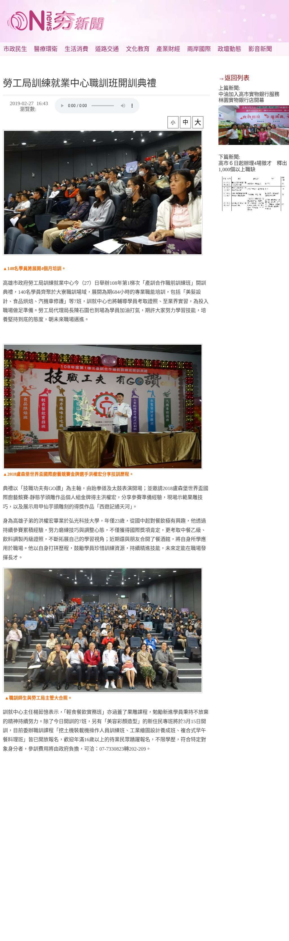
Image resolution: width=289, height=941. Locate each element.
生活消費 (76, 48)
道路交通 (107, 48)
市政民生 (15, 48)
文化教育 (138, 48)
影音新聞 (260, 48)
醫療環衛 (46, 48)
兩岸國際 (199, 48)
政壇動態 (229, 48)
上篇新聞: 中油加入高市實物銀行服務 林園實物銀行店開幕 (251, 94)
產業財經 (168, 48)
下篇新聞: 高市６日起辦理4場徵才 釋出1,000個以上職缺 (252, 163)
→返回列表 (233, 77)
